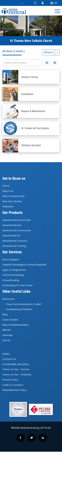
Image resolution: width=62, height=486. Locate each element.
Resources (8, 299)
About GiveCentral (13, 196)
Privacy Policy (10, 379)
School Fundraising (13, 275)
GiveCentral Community (16, 230)
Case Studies (10, 319)
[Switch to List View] (47, 63)
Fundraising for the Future (17, 285)
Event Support (10, 259)
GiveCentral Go (11, 235)
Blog (4, 314)
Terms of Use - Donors (15, 369)
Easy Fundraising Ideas (15, 324)
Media (6, 354)
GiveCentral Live (11, 225)
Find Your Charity (12, 201)
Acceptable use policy (15, 364)
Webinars (8, 206)
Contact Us (9, 359)
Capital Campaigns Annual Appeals (24, 264)
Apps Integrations (14, 269)
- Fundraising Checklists (18, 309)
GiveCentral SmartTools (16, 220)
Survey (6, 340)
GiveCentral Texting (14, 246)
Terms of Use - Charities (16, 374)
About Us (7, 191)
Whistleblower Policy (14, 390)
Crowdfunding (10, 280)
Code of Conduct (12, 385)
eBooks (6, 330)
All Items (48, 52)
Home (6, 186)
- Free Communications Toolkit (23, 304)
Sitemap (7, 335)
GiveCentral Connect (14, 240)
